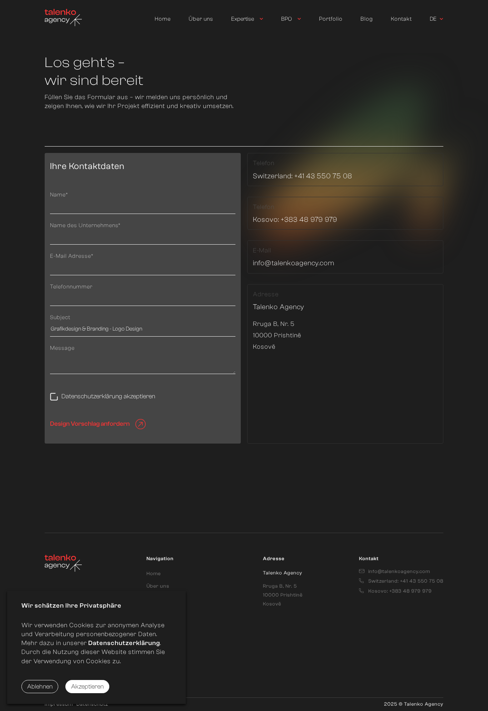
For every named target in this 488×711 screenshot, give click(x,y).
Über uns (201, 19)
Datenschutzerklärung (123, 643)
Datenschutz (92, 704)
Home (163, 19)
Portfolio (331, 19)
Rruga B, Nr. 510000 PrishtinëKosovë (283, 595)
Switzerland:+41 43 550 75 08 (302, 176)
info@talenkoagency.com (293, 263)
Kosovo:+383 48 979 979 (295, 219)
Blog (366, 19)
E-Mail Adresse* (72, 256)
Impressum (59, 704)
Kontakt (401, 19)
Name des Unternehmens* (85, 225)
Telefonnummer (71, 286)
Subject (60, 317)
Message (62, 348)
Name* (59, 194)
